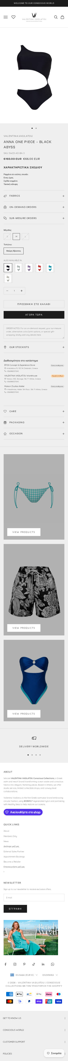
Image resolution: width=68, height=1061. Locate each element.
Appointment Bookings (14, 856)
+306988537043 (13, 371)
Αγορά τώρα (34, 314)
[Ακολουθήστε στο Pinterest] (24, 964)
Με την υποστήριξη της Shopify (42, 986)
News (6, 841)
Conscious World (34, 1030)
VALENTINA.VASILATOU (18, 136)
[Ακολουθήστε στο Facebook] (5, 964)
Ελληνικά (48, 975)
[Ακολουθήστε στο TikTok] (34, 964)
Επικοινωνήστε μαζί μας (14, 867)
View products (24, 532)
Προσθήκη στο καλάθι (33, 304)
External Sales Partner (14, 851)
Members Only (10, 836)
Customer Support (34, 1041)
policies (34, 1053)
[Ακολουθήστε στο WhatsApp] (52, 964)
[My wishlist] (13, 16)
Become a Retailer (12, 861)
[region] (34, 742)
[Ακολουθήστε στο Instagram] (15, 964)
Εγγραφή (15, 908)
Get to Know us (34, 1018)
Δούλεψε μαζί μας (11, 846)
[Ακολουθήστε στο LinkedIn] (43, 964)
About (6, 831)
